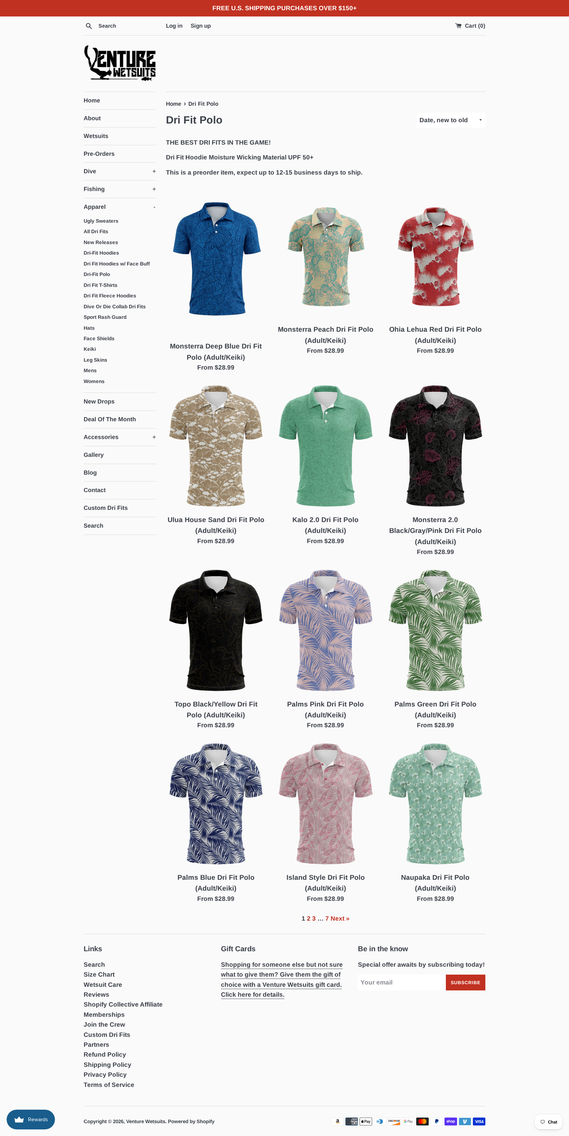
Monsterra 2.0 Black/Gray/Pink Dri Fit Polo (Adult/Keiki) (435, 530)
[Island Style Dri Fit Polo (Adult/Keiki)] (325, 804)
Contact (95, 490)
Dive (120, 171)
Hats (89, 328)
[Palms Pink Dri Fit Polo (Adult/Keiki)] (325, 631)
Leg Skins (95, 360)
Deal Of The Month (110, 419)
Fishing (120, 189)
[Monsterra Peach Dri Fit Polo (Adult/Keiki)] (325, 253)
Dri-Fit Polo (97, 274)
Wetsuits (96, 136)
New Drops (99, 401)
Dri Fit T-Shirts (101, 285)
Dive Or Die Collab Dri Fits (115, 306)
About (92, 118)
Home (92, 100)
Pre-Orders (99, 154)
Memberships (104, 1014)
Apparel (119, 207)
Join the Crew (104, 1024)
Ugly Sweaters (101, 221)
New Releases (101, 242)
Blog (90, 472)
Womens (94, 381)
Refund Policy (105, 1054)
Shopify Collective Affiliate (123, 1004)
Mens (90, 370)
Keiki (90, 349)
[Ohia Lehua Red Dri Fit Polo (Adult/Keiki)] (435, 253)
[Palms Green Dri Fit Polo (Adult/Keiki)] (435, 631)
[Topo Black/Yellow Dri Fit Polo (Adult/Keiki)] (216, 631)
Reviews (96, 994)
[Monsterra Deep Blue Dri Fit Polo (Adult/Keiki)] (216, 262)
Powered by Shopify (191, 1121)
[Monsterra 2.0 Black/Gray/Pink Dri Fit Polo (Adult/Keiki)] (435, 446)
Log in (174, 26)
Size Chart (99, 974)
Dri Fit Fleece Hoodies (110, 295)
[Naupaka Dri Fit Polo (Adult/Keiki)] (435, 804)
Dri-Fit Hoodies (101, 253)
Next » (340, 918)
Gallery (94, 455)
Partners (96, 1044)
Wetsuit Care (103, 984)
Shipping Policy (107, 1064)
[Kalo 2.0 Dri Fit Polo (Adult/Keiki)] (325, 446)
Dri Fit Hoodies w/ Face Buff (117, 263)
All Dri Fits (96, 231)
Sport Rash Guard (105, 317)
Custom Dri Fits (106, 508)
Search (93, 525)
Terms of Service (109, 1084)
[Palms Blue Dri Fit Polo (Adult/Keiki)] (216, 804)
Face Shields (99, 338)
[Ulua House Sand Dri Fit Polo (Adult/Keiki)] (216, 446)
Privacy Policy (105, 1074)
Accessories (120, 437)
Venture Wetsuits (145, 1121)
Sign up (201, 26)
